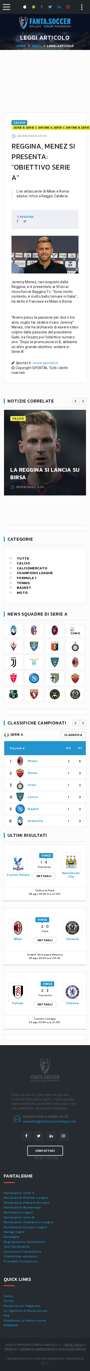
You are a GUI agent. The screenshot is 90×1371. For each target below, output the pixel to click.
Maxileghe (12, 1237)
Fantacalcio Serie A (19, 1193)
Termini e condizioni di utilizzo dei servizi (52, 1349)
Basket (24, 587)
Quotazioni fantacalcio (23, 1251)
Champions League (35, 573)
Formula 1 (26, 578)
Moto (22, 592)
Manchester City (71, 875)
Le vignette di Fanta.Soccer (26, 1311)
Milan (32, 760)
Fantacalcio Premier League (26, 1197)
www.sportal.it (45, 363)
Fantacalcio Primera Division (27, 1202)
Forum (9, 1301)
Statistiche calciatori (21, 1256)
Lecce (33, 796)
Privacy (10, 1349)
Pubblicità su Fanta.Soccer (25, 1320)
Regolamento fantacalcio (24, 1242)
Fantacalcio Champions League (29, 1222)
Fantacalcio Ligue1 (18, 1212)
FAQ (7, 1315)
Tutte (23, 558)
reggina (27, 217)
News (36, 46)
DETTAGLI (44, 876)
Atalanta (35, 820)
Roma (32, 772)
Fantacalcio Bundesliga (22, 1207)
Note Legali (74, 1345)
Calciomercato (32, 568)
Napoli (33, 808)
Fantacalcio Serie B (19, 1217)
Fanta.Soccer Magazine (22, 1306)
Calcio (23, 563)
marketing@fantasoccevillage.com (49, 1121)
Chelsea (72, 1003)
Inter (32, 784)
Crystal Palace (18, 875)
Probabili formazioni (21, 1261)
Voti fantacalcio (17, 1246)
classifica (73, 735)
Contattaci (45, 1150)
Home (21, 46)
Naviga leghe (14, 1232)
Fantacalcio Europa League (25, 1227)
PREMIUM (11, 1325)
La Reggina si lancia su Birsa (45, 473)
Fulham (18, 1003)
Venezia (72, 939)
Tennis (23, 583)
